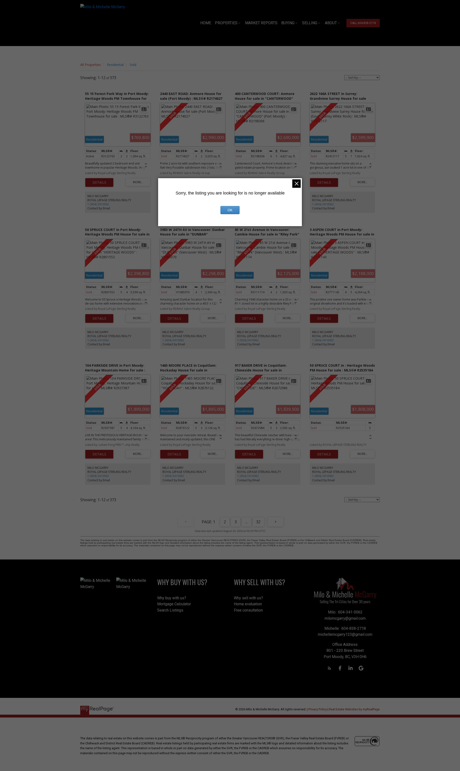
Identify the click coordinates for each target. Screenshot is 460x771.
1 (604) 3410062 (98, 204)
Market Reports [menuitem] (261, 23)
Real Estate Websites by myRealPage (354, 709)
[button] (363, 23)
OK (230, 210)
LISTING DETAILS (99, 182)
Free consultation (248, 610)
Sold (133, 64)
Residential (115, 64)
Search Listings (170, 610)
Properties (226, 23)
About (331, 23)
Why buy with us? (171, 598)
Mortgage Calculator (174, 604)
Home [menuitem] (205, 23)
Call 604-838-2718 (363, 23)
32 (258, 521)
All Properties (90, 64)
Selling (309, 23)
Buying (287, 23)
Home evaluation (248, 604)
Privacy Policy (317, 709)
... (246, 521)
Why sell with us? (248, 598)
